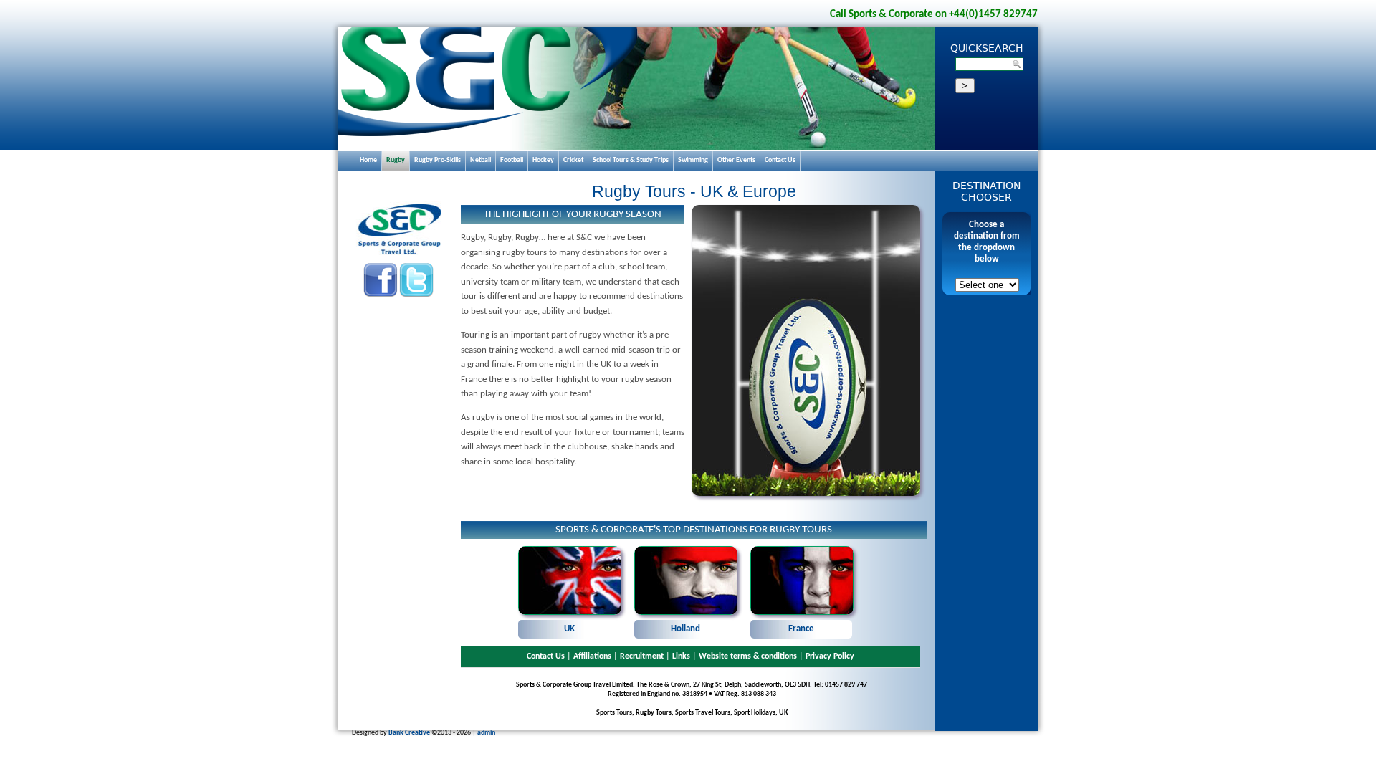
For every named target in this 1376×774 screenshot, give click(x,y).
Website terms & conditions (748, 656)
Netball (480, 160)
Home (368, 160)
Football (511, 160)
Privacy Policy (830, 656)
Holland (685, 629)
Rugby (395, 160)
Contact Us (546, 656)
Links (681, 656)
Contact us (780, 160)
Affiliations (592, 656)
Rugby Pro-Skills (437, 160)
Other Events (736, 160)
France (801, 629)
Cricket (573, 160)
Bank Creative (409, 733)
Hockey (543, 160)
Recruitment (642, 656)
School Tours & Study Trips (631, 160)
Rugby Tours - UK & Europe (694, 191)
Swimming (693, 160)
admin (486, 733)
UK (569, 629)
